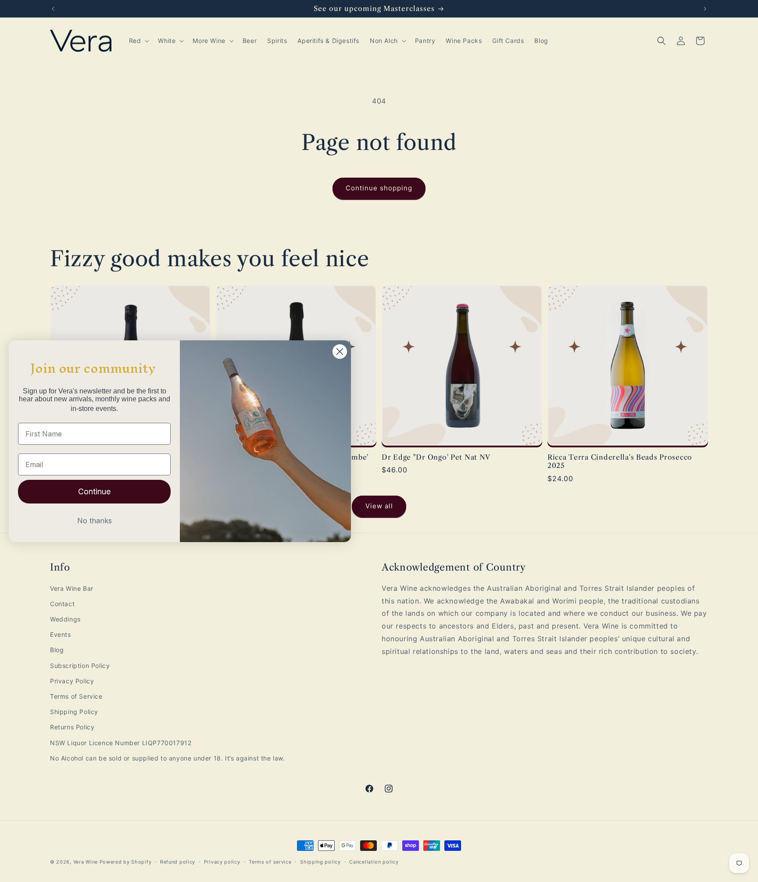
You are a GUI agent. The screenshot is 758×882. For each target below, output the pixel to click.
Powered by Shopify (126, 862)
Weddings (65, 619)
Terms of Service (76, 696)
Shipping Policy (74, 711)
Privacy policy (222, 862)
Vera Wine (85, 862)
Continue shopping (379, 188)
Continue (94, 491)
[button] (138, 41)
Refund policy (177, 862)
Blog (57, 649)
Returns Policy (72, 727)
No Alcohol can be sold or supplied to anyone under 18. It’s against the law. (167, 758)
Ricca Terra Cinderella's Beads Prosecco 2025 (619, 461)
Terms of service (270, 862)
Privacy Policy (72, 681)
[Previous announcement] (53, 8)
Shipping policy (320, 862)
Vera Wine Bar (71, 588)
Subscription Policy (80, 665)
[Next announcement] (705, 8)
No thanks (94, 520)
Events (60, 634)
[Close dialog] (339, 351)
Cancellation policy (373, 862)
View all (379, 506)
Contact (62, 603)
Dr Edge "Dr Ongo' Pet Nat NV (436, 457)
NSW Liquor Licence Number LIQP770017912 (120, 742)
